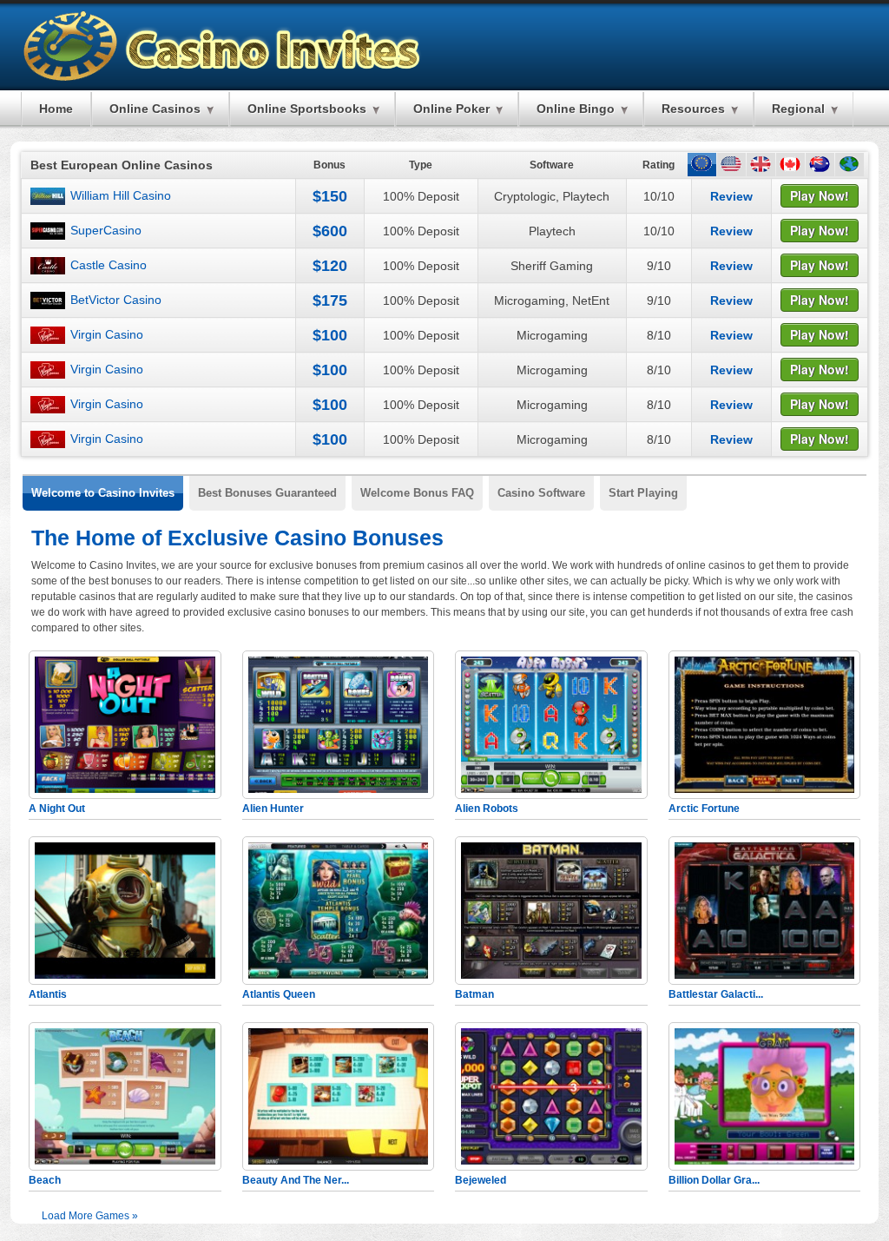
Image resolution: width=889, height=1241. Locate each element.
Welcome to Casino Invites (103, 492)
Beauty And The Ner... (295, 1180)
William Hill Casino (120, 195)
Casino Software (541, 492)
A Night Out (57, 808)
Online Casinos (155, 109)
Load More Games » (90, 1216)
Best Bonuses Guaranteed (267, 492)
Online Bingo (576, 109)
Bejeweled (480, 1180)
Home (56, 109)
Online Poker (451, 109)
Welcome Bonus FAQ (417, 492)
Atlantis (48, 994)
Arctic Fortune (704, 808)
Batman (474, 994)
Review (731, 196)
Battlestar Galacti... (715, 994)
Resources (693, 109)
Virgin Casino (106, 334)
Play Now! (819, 195)
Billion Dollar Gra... (714, 1180)
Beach (45, 1180)
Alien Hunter (273, 808)
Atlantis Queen (278, 994)
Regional (798, 109)
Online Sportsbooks (306, 109)
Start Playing (643, 492)
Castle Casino (108, 265)
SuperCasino (106, 230)
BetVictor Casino (115, 300)
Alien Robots (486, 808)
